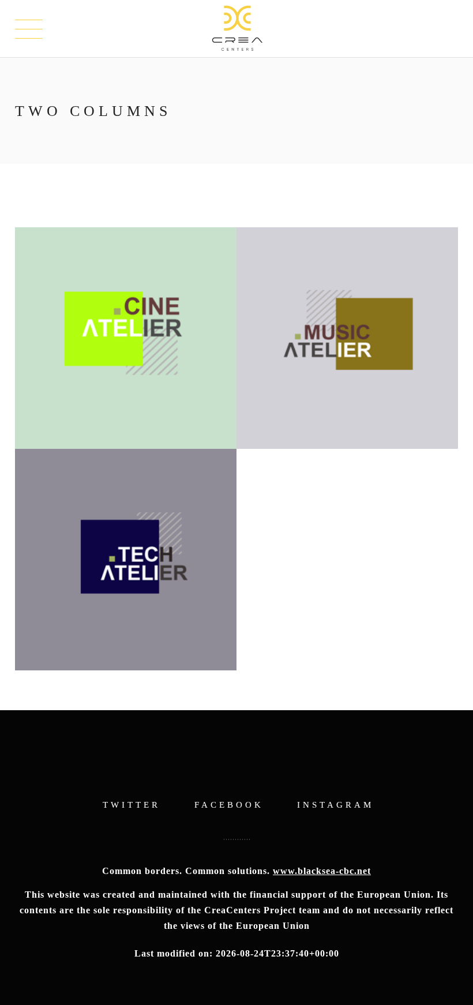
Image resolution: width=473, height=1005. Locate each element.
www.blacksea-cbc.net (322, 871)
